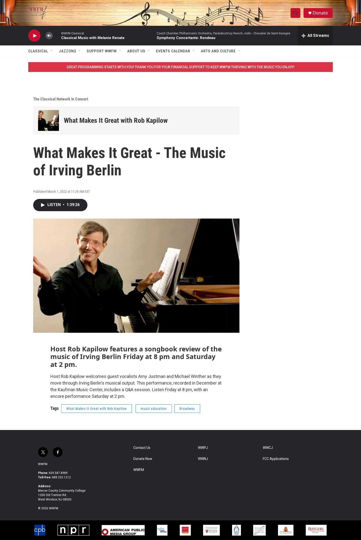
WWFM (42, 464)
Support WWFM (102, 51)
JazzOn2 (67, 51)
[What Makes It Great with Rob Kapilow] (48, 120)
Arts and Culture (218, 51)
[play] (34, 36)
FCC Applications (276, 459)
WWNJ (203, 459)
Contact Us (141, 448)
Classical (38, 51)
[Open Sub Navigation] (52, 51)
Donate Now (142, 459)
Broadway (187, 409)
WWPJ (203, 448)
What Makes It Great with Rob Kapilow (116, 120)
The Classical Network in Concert (60, 99)
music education (154, 409)
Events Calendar (173, 51)
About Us (136, 51)
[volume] (49, 35)
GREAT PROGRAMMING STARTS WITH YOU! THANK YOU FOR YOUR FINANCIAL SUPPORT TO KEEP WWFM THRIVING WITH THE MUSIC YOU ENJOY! (180, 67)
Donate (320, 12)
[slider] (57, 35)
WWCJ (268, 448)
